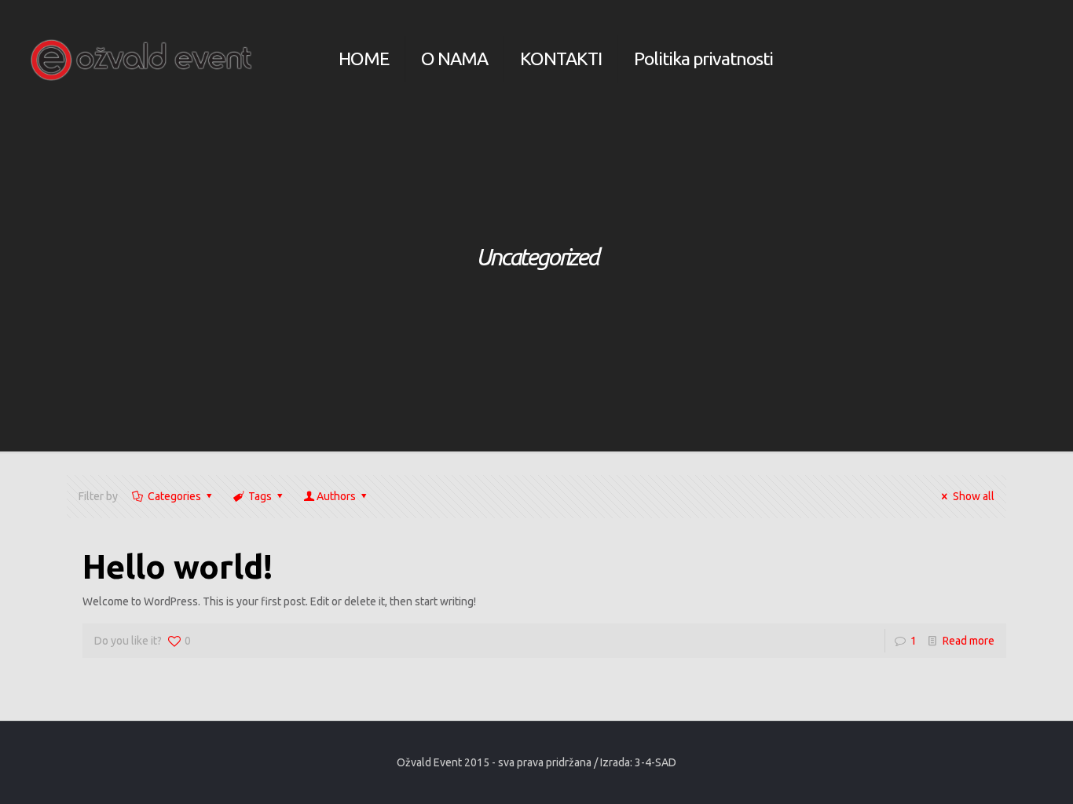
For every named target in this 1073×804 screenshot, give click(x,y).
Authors (336, 496)
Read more (968, 640)
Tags (260, 496)
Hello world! (177, 566)
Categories (174, 496)
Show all (973, 496)
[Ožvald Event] (142, 59)
